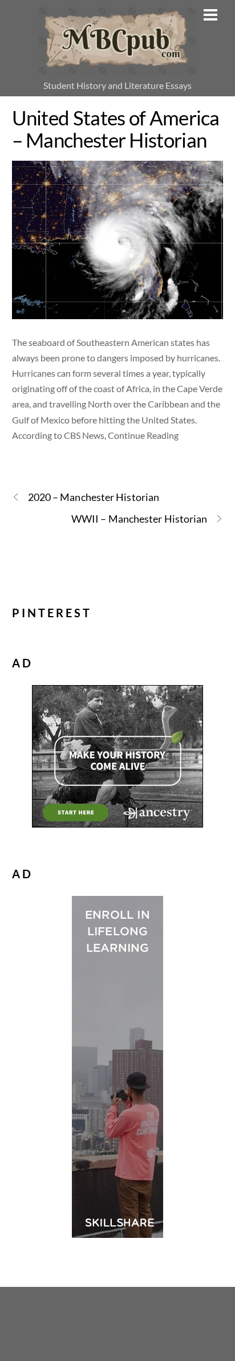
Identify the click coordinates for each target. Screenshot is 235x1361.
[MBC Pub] (117, 68)
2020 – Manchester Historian (93, 497)
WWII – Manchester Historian (139, 518)
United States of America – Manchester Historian (116, 128)
